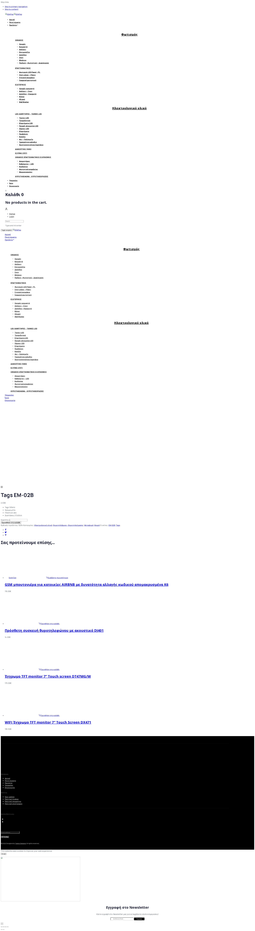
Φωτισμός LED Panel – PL (29, 72)
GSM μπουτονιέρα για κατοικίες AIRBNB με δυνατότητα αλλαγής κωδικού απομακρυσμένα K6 (86, 584)
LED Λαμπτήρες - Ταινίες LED (28, 114)
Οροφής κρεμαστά (26, 89)
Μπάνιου (22, 60)
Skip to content (11, 9)
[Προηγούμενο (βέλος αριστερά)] (1, 929)
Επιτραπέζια (24, 52)
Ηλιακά (22, 99)
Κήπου (21, 97)
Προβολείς (23, 134)
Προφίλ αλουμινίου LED (28, 126)
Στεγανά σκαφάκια (27, 78)
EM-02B (112, 525)
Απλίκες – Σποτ (25, 91)
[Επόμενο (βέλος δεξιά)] (3, 929)
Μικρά (97, 525)
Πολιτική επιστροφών (13, 804)
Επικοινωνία (14, 186)
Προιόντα (8, 783)
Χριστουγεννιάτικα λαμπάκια (31, 145)
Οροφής (22, 44)
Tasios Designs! (20, 843)
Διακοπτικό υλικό (23, 149)
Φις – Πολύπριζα (26, 139)
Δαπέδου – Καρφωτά (27, 94)
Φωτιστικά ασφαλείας (28, 169)
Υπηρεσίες (13, 181)
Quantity (4, 520)
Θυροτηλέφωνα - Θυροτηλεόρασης (68, 525)
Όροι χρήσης (10, 797)
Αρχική (12, 20)
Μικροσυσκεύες (25, 172)
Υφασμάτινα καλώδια (28, 142)
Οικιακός (19, 40)
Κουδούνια (23, 167)
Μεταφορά (88, 525)
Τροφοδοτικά (24, 121)
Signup (12, 214)
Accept (4, 854)
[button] (6, 209)
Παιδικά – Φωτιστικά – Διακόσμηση (34, 63)
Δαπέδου (22, 55)
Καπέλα (22, 137)
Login (11, 216)
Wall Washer (24, 102)
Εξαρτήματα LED (26, 123)
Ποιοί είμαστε (14, 22)
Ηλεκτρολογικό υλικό (43, 525)
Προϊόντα (13, 25)
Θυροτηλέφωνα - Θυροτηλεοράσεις (31, 176)
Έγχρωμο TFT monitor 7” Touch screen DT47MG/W (48, 676)
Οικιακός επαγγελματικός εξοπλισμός (33, 157)
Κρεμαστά (23, 47)
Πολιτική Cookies (12, 799)
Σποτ (21, 58)
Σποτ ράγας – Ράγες (27, 75)
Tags (118, 525)
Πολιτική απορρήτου (13, 802)
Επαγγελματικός (23, 68)
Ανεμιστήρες (24, 161)
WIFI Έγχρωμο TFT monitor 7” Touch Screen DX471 (48, 722)
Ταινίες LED (24, 118)
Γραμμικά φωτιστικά (27, 80)
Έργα (11, 183)
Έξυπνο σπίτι (21, 153)
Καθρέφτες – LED (26, 164)
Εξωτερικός (20, 85)
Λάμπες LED (24, 129)
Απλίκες (22, 50)
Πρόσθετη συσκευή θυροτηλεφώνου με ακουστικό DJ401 (54, 630)
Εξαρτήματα (24, 131)
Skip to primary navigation (16, 6)
